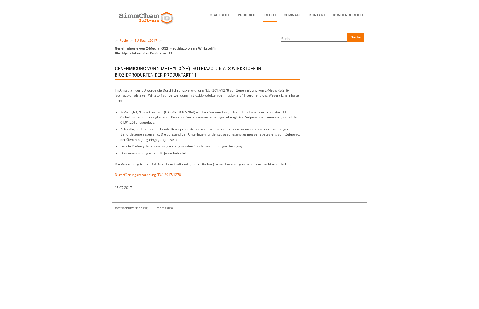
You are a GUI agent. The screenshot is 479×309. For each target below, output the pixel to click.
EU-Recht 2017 (145, 40)
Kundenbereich (348, 14)
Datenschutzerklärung (130, 208)
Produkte (247, 14)
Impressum (164, 208)
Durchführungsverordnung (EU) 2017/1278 (148, 174)
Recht (270, 14)
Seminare (293, 14)
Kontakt (317, 14)
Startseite (220, 14)
